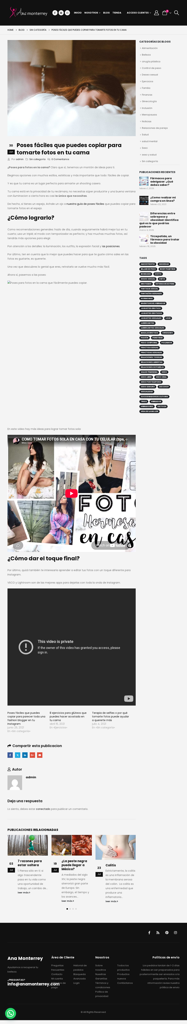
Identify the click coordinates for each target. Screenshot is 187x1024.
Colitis (111, 865)
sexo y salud (149, 154)
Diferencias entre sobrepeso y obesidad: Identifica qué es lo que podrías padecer (158, 220)
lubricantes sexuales (152, 327)
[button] (177, 12)
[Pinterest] (61, 12)
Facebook (10, 755)
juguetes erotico (151, 308)
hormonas (147, 298)
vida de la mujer (149, 411)
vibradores (147, 406)
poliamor (166, 342)
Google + (32, 755)
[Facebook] (55, 12)
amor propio (148, 264)
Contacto (56, 974)
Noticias (146, 121)
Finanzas (147, 94)
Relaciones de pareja (155, 128)
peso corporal (149, 342)
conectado (43, 809)
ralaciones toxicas (151, 357)
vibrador (156, 401)
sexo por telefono (151, 382)
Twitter (17, 755)
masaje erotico (149, 332)
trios (144, 401)
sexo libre (146, 377)
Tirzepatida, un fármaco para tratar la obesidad (164, 239)
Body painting (167, 269)
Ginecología (149, 101)
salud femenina (149, 372)
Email (39, 755)
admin (20, 159)
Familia (146, 88)
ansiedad (164, 264)
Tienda (116, 12)
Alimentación (150, 48)
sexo (164, 372)
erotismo (146, 283)
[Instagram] (67, 12)
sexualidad (147, 391)
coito (158, 274)
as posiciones (111, 246)
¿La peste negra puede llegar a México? (74, 865)
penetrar (157, 337)
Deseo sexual (150, 74)
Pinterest (166, 932)
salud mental (149, 141)
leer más (23, 892)
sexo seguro (148, 386)
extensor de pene (165, 283)
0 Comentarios (60, 159)
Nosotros (91, 12)
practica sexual (149, 347)
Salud (145, 134)
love (168, 318)
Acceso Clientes (138, 12)
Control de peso (151, 68)
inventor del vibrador (153, 303)
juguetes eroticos (151, 313)
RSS (158, 932)
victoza (161, 406)
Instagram (175, 932)
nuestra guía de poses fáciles (85, 204)
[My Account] (156, 12)
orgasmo (167, 332)
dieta (162, 279)
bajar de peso (148, 269)
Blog (106, 12)
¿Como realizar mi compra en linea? (163, 199)
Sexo (145, 148)
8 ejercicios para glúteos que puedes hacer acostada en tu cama (68, 716)
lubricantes (147, 323)
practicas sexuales (151, 352)
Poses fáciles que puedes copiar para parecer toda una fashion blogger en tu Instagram (26, 718)
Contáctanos (125, 983)
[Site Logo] (28, 12)
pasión (144, 337)
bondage (146, 274)
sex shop (164, 386)
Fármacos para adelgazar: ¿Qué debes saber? (161, 181)
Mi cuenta (57, 978)
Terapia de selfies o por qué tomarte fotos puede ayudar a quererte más (110, 716)
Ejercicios (147, 81)
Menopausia (149, 114)
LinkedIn (25, 755)
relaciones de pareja (152, 367)
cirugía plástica (151, 61)
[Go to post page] (28, 845)
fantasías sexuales (151, 293)
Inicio (78, 12)
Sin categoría (37, 159)
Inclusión (147, 108)
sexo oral (161, 377)
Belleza (146, 54)
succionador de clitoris (154, 396)
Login (76, 983)
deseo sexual (148, 279)
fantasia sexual (149, 288)
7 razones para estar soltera (30, 863)
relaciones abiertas (152, 362)
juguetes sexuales (151, 318)
